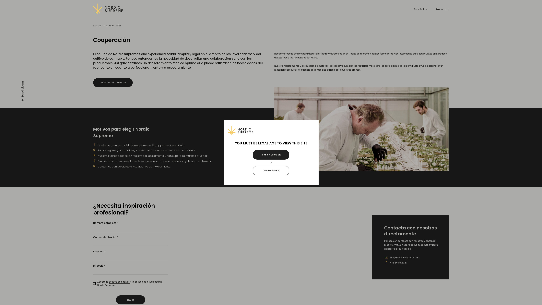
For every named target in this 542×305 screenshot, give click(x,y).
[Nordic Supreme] (108, 9)
